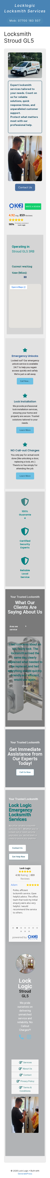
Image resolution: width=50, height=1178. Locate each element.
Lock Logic (25, 868)
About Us (27, 1068)
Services (27, 1062)
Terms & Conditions (26, 1089)
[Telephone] (21, 1037)
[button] (25, 628)
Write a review (33, 206)
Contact (27, 1075)
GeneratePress (25, 1173)
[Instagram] (29, 1037)
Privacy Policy (27, 1081)
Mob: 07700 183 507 (25, 20)
